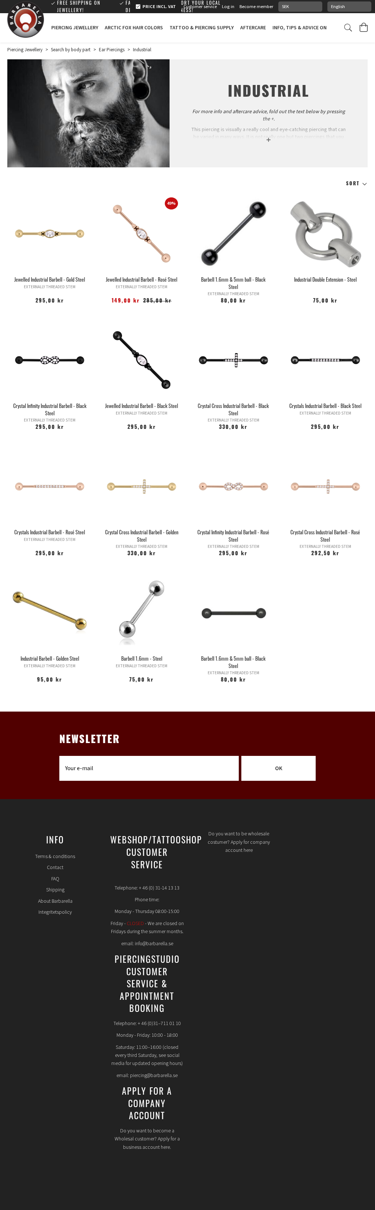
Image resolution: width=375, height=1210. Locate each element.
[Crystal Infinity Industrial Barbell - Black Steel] (49, 360)
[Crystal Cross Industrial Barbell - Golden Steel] (141, 486)
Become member (256, 6)
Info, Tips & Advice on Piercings (312, 27)
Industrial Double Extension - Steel (325, 279)
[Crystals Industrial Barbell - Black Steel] (325, 360)
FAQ (55, 879)
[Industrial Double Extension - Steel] (325, 234)
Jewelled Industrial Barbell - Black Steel (141, 405)
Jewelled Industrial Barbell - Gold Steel (49, 279)
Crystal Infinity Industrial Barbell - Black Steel (49, 409)
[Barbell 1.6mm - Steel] (141, 613)
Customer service (200, 6)
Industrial (142, 50)
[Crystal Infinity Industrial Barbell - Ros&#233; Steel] (233, 486)
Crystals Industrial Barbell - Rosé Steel (49, 532)
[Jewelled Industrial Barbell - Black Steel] (141, 360)
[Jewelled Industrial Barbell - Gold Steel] (49, 234)
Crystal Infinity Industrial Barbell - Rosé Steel (233, 535)
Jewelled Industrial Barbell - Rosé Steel (141, 279)
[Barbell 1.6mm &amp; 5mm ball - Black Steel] (233, 234)
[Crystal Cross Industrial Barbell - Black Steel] (233, 360)
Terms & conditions (55, 856)
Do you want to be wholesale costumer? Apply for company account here (239, 842)
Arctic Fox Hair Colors (134, 27)
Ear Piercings (112, 50)
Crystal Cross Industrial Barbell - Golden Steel (141, 535)
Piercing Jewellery (74, 27)
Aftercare (253, 27)
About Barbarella (55, 901)
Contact (55, 867)
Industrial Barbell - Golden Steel (50, 658)
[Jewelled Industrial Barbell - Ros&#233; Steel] (141, 234)
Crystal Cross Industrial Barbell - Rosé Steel (325, 535)
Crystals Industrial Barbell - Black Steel (325, 405)
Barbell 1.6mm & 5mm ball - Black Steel (233, 282)
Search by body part (70, 50)
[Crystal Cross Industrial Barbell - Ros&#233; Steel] (325, 486)
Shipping (55, 890)
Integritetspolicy (55, 912)
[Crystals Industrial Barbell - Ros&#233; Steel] (49, 486)
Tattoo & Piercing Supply (202, 27)
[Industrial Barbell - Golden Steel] (49, 613)
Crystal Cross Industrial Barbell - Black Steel (233, 409)
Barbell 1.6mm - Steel (141, 658)
